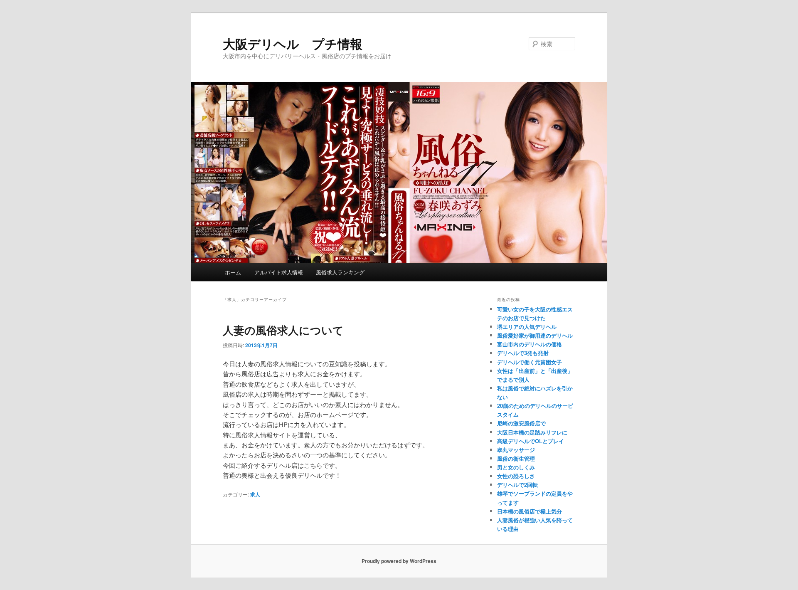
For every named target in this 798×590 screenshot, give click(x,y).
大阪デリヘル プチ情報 (292, 43)
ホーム (233, 272)
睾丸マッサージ (516, 450)
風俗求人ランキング (340, 272)
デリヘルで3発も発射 (523, 353)
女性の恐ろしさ (516, 476)
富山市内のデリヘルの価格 (529, 344)
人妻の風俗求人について (283, 330)
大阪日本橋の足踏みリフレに (532, 432)
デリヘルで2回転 (517, 485)
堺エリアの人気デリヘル (527, 327)
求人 (255, 494)
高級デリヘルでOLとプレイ (530, 441)
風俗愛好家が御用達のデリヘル (535, 335)
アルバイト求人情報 (278, 272)
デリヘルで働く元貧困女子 (529, 362)
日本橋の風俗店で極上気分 (529, 511)
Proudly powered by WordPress (399, 561)
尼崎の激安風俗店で (521, 423)
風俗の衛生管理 (516, 458)
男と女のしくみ (516, 467)
